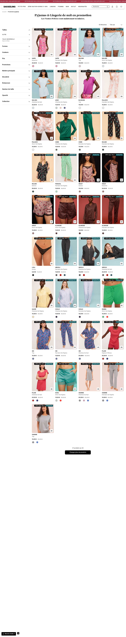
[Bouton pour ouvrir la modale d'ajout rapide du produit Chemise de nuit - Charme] (98, 389)
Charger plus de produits (78, 452)
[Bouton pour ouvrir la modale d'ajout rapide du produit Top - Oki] (51, 347)
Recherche (96, 6)
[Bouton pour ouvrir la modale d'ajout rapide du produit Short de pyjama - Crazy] (51, 221)
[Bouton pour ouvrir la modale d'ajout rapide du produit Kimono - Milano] (51, 180)
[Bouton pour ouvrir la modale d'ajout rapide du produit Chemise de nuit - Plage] (51, 389)
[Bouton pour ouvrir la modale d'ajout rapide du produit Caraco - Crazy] (98, 180)
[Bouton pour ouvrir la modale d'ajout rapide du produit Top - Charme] (51, 430)
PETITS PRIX (22, 6)
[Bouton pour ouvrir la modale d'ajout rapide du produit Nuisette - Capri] (51, 54)
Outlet (73, 6)
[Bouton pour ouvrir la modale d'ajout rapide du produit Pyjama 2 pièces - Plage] (121, 347)
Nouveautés (82, 6)
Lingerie (53, 6)
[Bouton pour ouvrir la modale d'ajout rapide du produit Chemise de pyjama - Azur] (74, 96)
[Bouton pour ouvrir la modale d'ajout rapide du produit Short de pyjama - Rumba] (121, 305)
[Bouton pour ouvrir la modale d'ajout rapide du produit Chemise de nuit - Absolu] (121, 263)
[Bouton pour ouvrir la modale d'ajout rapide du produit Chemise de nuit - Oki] (98, 347)
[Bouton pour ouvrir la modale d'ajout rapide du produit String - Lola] (51, 263)
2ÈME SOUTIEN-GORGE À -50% (38, 6)
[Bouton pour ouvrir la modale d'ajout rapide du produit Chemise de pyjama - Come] (74, 138)
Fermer (18, 633)
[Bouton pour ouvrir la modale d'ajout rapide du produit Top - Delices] (98, 54)
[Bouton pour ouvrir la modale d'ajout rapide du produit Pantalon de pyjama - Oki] (74, 347)
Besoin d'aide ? (10, 633)
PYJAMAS (61, 6)
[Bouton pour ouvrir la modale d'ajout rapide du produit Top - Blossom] (98, 96)
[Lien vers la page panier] (117, 7)
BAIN (67, 6)
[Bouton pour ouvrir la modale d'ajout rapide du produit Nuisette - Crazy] (121, 180)
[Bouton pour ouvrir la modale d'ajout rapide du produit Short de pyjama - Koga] (74, 389)
